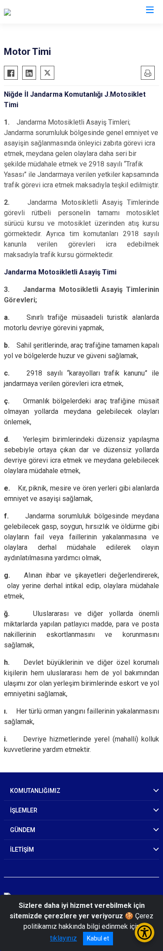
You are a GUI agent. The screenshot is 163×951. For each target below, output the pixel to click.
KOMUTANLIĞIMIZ (35, 790)
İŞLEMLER (23, 810)
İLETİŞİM (22, 849)
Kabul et (98, 938)
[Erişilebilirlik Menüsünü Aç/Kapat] (144, 932)
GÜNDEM (22, 829)
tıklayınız (63, 938)
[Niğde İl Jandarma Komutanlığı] (50, 12)
